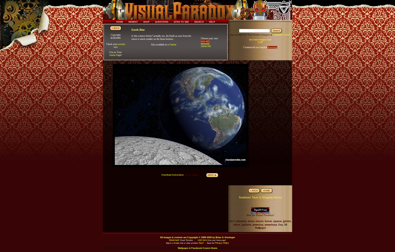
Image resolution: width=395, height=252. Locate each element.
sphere (246, 224)
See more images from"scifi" (260, 40)
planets (241, 221)
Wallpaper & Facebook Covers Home (197, 248)
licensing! (272, 47)
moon (260, 221)
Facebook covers (281, 34)
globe (287, 221)
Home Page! (115, 55)
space (277, 221)
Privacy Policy (222, 243)
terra (251, 221)
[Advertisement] (200, 10)
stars (236, 224)
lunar (268, 221)
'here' (201, 243)
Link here (202, 240)
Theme (172, 44)
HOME (267, 190)
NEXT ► (212, 175)
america (257, 224)
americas (271, 224)
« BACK (116, 28)
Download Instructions (172, 175)
